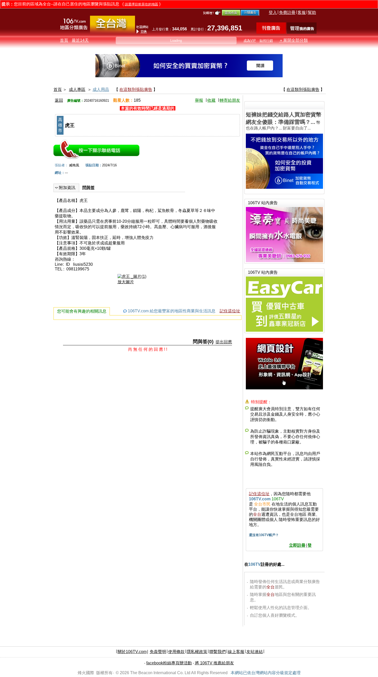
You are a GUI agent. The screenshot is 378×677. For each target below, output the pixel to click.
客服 (302, 12)
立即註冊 (297, 545)
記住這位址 (230, 311)
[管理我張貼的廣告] (302, 32)
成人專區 (77, 89)
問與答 (88, 187)
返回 (59, 100)
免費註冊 (287, 12)
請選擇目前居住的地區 (141, 4)
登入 (273, 12)
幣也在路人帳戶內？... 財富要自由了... (283, 121)
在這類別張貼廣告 (135, 89)
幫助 (312, 12)
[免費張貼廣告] (271, 32)
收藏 (211, 100)
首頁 (64, 40)
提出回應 (223, 342)
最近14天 (80, 40)
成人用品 (101, 89)
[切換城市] (112, 33)
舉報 (199, 100)
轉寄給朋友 (230, 100)
